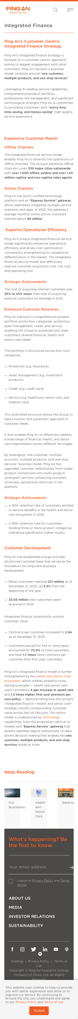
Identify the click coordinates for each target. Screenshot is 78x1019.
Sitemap (17, 961)
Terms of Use (53, 1002)
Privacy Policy (42, 880)
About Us (20, 898)
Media (15, 907)
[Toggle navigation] (55, 9)
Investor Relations (32, 917)
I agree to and (43, 883)
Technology (51, 717)
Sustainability (26, 926)
